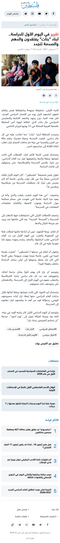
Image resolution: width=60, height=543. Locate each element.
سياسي (42, 24)
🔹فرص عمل (23, 509)
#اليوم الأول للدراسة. (27, 334)
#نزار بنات (29, 329)
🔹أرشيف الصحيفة (49, 516)
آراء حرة (55, 509)
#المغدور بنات (13, 329)
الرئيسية (52, 24)
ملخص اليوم (12, 13)
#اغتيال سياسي (50, 334)
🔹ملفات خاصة (22, 516)
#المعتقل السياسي (48, 329)
